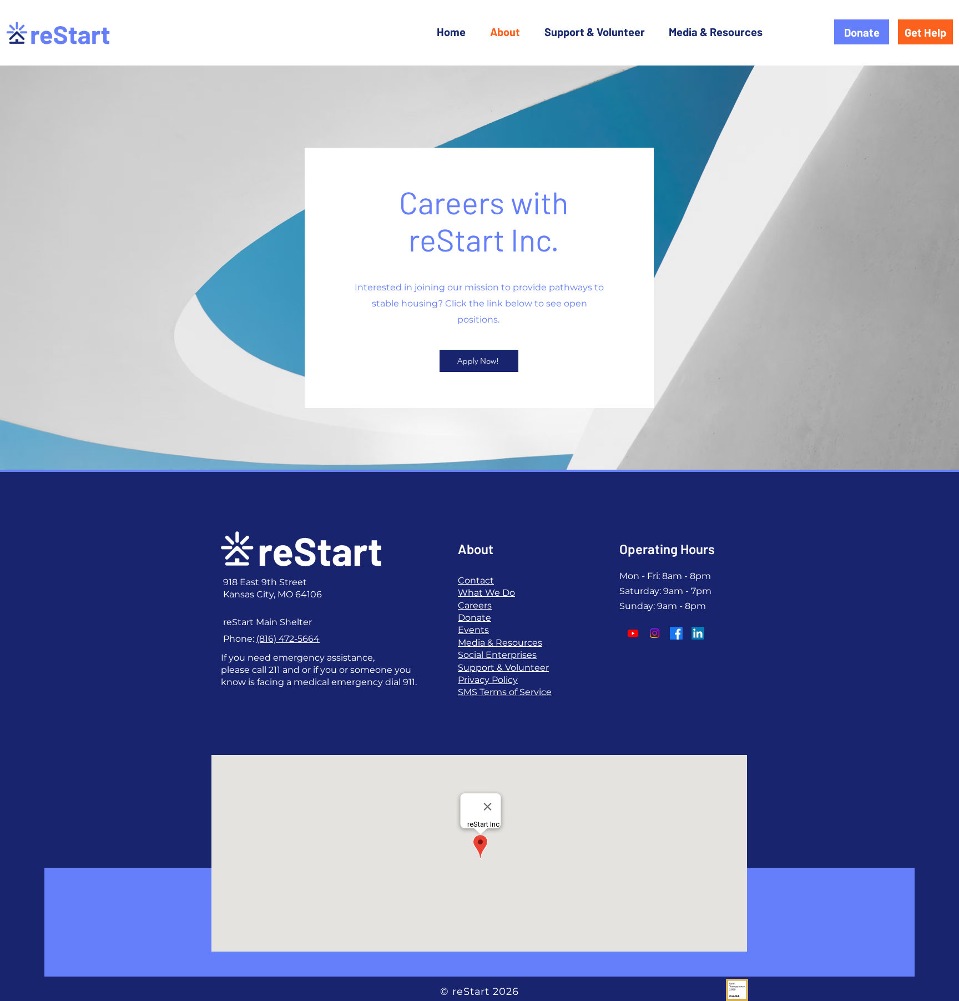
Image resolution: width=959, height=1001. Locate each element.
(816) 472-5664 (288, 638)
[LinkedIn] (698, 633)
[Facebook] (676, 633)
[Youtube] (633, 633)
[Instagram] (654, 633)
